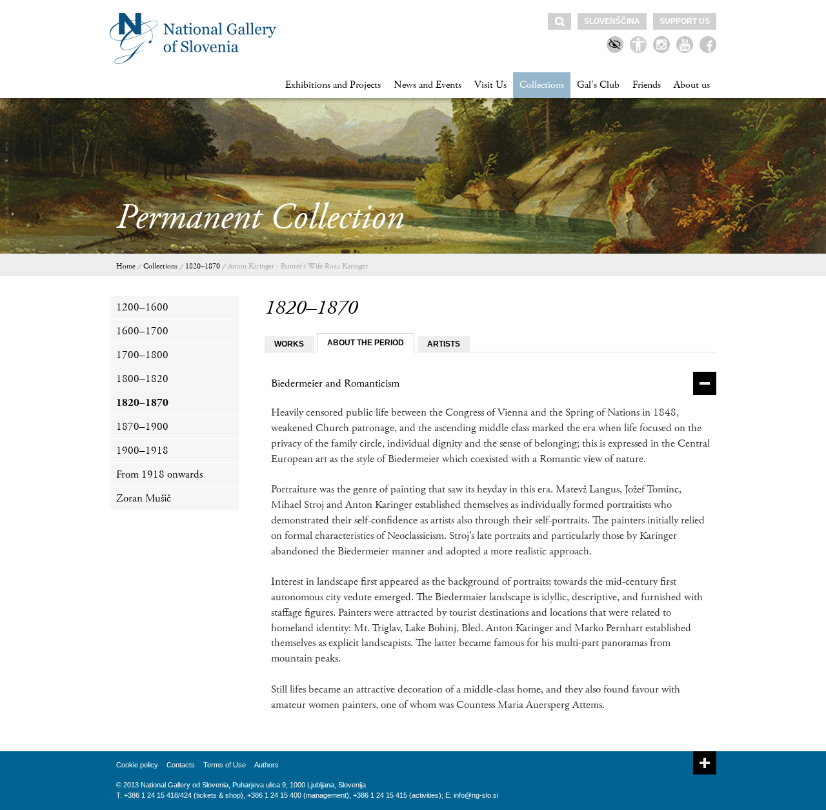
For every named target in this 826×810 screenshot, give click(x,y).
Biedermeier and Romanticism (335, 383)
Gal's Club (598, 85)
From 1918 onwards (159, 474)
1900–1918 (142, 450)
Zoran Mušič (143, 498)
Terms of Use (224, 765)
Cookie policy (137, 765)
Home (126, 266)
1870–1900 (142, 427)
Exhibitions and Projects (333, 85)
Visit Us (490, 85)
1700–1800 (142, 355)
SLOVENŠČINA (612, 21)
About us (692, 85)
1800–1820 (142, 379)
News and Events (427, 85)
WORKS (289, 344)
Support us (685, 21)
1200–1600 (142, 307)
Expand (704, 763)
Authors (266, 765)
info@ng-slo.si (476, 795)
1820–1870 (202, 266)
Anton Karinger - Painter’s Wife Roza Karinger (298, 266)
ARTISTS (443, 344)
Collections (541, 85)
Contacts (180, 765)
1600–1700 (142, 331)
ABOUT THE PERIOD (365, 342)
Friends (646, 85)
